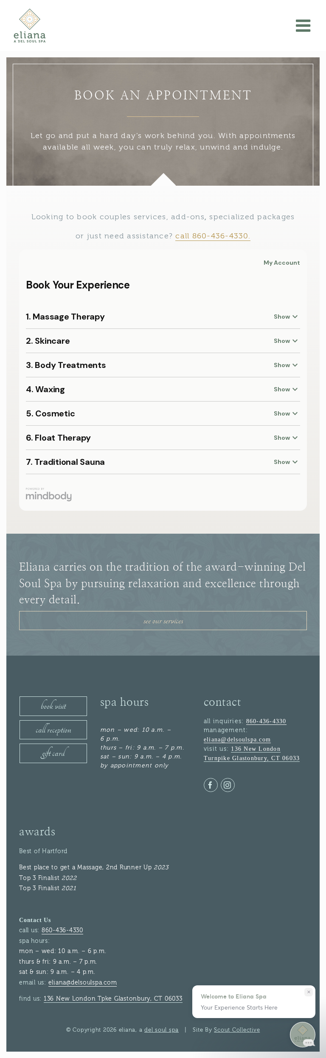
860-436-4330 (266, 721)
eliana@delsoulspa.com (237, 739)
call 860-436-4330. (212, 236)
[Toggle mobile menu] (304, 25)
